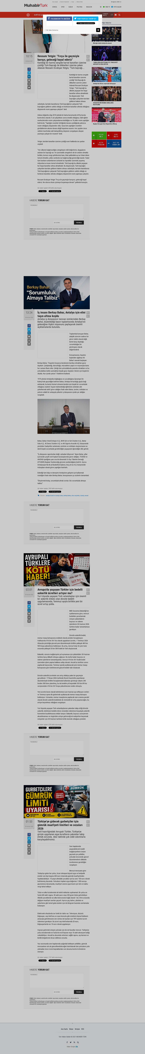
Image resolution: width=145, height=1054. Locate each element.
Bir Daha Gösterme (52, 30)
